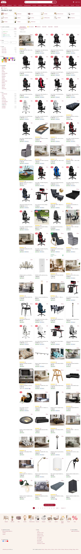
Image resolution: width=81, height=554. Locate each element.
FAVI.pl (46, 549)
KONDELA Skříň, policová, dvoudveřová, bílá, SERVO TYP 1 (46, 275)
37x (71, 406)
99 (47, 414)
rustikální (4, 106)
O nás (38, 531)
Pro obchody (39, 538)
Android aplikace (76, 531)
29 (47, 189)
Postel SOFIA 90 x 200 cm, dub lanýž (73, 451)
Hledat (54, 2)
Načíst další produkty (49, 504)
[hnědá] (6, 60)
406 (78, 392)
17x (56, 384)
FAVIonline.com (5, 549)
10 (47, 34)
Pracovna (3, 84)
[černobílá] (14, 60)
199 (31, 145)
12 (63, 78)
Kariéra (4, 534)
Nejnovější (44, 26)
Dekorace (4, 68)
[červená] (6, 58)
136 (78, 436)
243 (62, 233)
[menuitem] (3, 5)
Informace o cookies (41, 543)
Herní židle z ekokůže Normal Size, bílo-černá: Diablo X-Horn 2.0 (32, 341)
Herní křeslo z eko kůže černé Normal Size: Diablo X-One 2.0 (47, 72)
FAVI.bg (70, 549)
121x (40, 225)
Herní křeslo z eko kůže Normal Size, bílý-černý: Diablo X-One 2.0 (32, 116)
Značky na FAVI (40, 534)
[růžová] (11, 58)
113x (56, 273)
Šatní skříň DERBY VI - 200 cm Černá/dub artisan (60, 297)
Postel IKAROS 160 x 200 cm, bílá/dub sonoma (29, 50)
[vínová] (9, 60)
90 (47, 145)
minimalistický (5, 101)
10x (71, 273)
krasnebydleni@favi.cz (8, 531)
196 (31, 233)
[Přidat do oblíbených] (63, 211)
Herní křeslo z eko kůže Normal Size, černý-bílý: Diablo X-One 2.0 (48, 50)
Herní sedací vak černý (24, 407)
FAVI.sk (42, 549)
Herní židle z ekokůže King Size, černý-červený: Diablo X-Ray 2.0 (48, 182)
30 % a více (4, 52)
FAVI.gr (74, 549)
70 (32, 458)
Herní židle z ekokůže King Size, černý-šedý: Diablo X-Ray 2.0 (32, 138)
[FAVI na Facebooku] (3, 541)
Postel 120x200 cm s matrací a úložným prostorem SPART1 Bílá (47, 407)
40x (56, 428)
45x (71, 362)
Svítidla (3, 71)
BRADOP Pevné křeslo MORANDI (57, 275)
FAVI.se (62, 549)
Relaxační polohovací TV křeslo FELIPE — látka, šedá (30, 160)
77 (63, 189)
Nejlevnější (50, 26)
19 (32, 348)
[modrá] (7, 58)
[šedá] (14, 58)
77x (40, 159)
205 (62, 281)
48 (63, 414)
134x (72, 225)
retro (3, 95)
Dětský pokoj (4, 80)
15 (78, 281)
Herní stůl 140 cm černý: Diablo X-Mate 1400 (43, 204)
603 (78, 370)
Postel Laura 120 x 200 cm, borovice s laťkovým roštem (61, 138)
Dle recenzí (31, 26)
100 (31, 370)
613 (31, 281)
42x (25, 48)
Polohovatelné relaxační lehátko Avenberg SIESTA (45, 226)
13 (32, 78)
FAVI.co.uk (67, 549)
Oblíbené (38, 26)
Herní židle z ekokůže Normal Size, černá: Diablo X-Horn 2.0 (47, 116)
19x (56, 203)
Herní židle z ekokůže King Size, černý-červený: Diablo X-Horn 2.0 (48, 248)
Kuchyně (3, 74)
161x (40, 137)
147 (78, 259)
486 (31, 34)
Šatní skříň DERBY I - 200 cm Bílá (72, 160)
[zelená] (2, 60)
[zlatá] (2, 61)
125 (31, 303)
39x (25, 247)
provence (3, 98)
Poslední (62, 508)
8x (40, 450)
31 (32, 259)
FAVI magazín (39, 537)
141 (62, 259)
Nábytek (3, 67)
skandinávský (4, 93)
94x (71, 159)
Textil (3, 70)
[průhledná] (11, 60)
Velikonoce (4, 88)
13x (40, 428)
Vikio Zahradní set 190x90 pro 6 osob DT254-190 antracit (62, 319)
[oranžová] (4, 60)
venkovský (4, 100)
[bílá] (2, 58)
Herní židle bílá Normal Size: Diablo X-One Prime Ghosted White (47, 341)
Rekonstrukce (4, 73)
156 (62, 303)
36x (56, 494)
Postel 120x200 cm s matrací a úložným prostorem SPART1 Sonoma (33, 473)
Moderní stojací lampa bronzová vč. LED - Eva (44, 473)
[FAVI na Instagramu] (5, 541)
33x (71, 384)
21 (47, 259)
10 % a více (4, 49)
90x (71, 247)
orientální (4, 107)
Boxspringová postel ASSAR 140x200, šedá (28, 297)
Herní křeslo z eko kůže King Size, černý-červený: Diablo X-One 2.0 (64, 72)
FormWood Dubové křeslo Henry (57, 385)
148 (47, 370)
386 (78, 189)
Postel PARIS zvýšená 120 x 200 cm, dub (27, 248)
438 (78, 211)
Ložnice (3, 79)
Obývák (3, 77)
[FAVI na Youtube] (7, 541)
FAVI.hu (52, 549)
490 (62, 370)
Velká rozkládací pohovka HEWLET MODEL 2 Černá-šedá (46, 429)
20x (71, 450)
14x (56, 159)
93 (63, 145)
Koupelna (3, 76)
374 (47, 392)
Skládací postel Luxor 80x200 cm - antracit (28, 275)
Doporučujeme (23, 26)
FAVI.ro (49, 549)
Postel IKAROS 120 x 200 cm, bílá (57, 160)
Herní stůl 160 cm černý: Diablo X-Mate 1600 (59, 341)
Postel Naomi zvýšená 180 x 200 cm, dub (43, 451)
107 (78, 233)
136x (25, 159)
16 (32, 436)
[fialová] (12, 58)
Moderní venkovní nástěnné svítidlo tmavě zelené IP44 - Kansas (32, 495)
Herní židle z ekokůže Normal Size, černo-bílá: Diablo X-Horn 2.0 (32, 226)
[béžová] (7, 60)
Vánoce (3, 87)
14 (63, 436)
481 (78, 145)
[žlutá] (9, 58)
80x (25, 181)
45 (47, 348)
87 (47, 480)
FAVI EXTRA (39, 540)
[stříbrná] (4, 61)
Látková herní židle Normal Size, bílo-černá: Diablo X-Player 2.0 (63, 50)
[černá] (4, 58)
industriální (4, 103)
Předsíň (3, 82)
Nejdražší (56, 26)
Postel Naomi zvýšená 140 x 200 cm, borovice (44, 385)
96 (63, 348)
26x (40, 406)
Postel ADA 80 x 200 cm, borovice (41, 160)
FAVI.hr (56, 549)
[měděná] (6, 61)
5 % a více (4, 48)
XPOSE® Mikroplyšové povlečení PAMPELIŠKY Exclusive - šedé (47, 495)
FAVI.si (77, 549)
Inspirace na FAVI (40, 535)
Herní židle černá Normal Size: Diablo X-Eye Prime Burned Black (63, 226)
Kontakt (4, 532)
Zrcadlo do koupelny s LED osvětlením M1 (28, 385)
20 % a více (4, 51)
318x (41, 494)
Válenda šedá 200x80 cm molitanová (42, 138)
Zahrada (3, 85)
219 (78, 348)
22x (25, 450)
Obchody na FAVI (40, 532)
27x (71, 428)
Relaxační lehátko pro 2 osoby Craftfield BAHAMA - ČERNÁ (31, 182)
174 (78, 414)
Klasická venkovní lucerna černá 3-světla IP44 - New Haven (62, 451)
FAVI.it (59, 549)
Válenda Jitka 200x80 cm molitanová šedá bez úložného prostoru (63, 495)
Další (57, 508)
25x (56, 295)
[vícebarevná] (12, 60)
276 (47, 211)
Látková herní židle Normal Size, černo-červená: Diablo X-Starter (32, 94)
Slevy (75, 521)
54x (71, 203)
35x (40, 384)
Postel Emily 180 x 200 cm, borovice (73, 275)
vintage (3, 96)
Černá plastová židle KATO (25, 319)
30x (56, 247)
